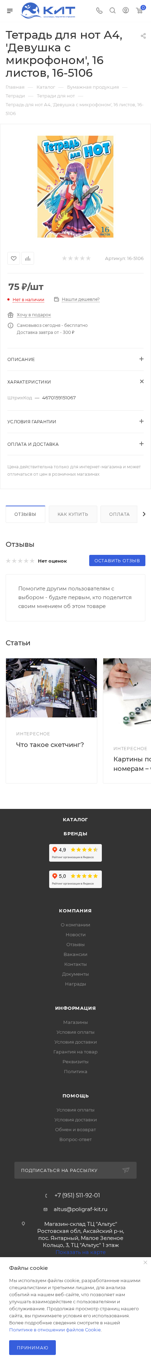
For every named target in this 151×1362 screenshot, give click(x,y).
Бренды (75, 833)
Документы (75, 974)
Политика (75, 1071)
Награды (75, 984)
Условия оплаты (75, 1032)
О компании (75, 924)
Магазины (75, 1022)
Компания (75, 910)
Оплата (119, 514)
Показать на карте (80, 1252)
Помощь (76, 1095)
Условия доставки (75, 1042)
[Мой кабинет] (126, 11)
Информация (75, 1008)
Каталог (75, 819)
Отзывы (25, 514)
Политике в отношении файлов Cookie (55, 1329)
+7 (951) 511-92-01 (77, 1195)
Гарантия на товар (75, 1051)
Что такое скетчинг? (50, 745)
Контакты (75, 964)
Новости (76, 934)
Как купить (73, 514)
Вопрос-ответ (75, 1139)
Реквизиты (75, 1061)
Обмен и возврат (75, 1129)
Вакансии (75, 954)
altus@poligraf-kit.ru (80, 1209)
